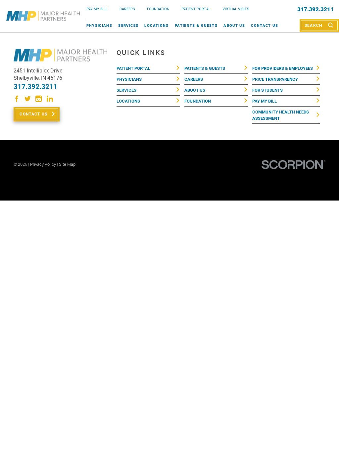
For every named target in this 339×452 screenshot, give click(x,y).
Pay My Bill (264, 101)
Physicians (99, 25)
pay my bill (97, 9)
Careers (127, 9)
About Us (234, 25)
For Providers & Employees (282, 68)
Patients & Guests (196, 25)
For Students (267, 90)
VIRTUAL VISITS (235, 9)
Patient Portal (133, 68)
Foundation (197, 101)
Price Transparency (275, 79)
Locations (156, 25)
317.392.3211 (315, 9)
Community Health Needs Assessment (280, 115)
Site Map (67, 164)
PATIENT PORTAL (196, 9)
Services (128, 25)
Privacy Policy (43, 164)
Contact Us (264, 25)
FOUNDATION (158, 9)
